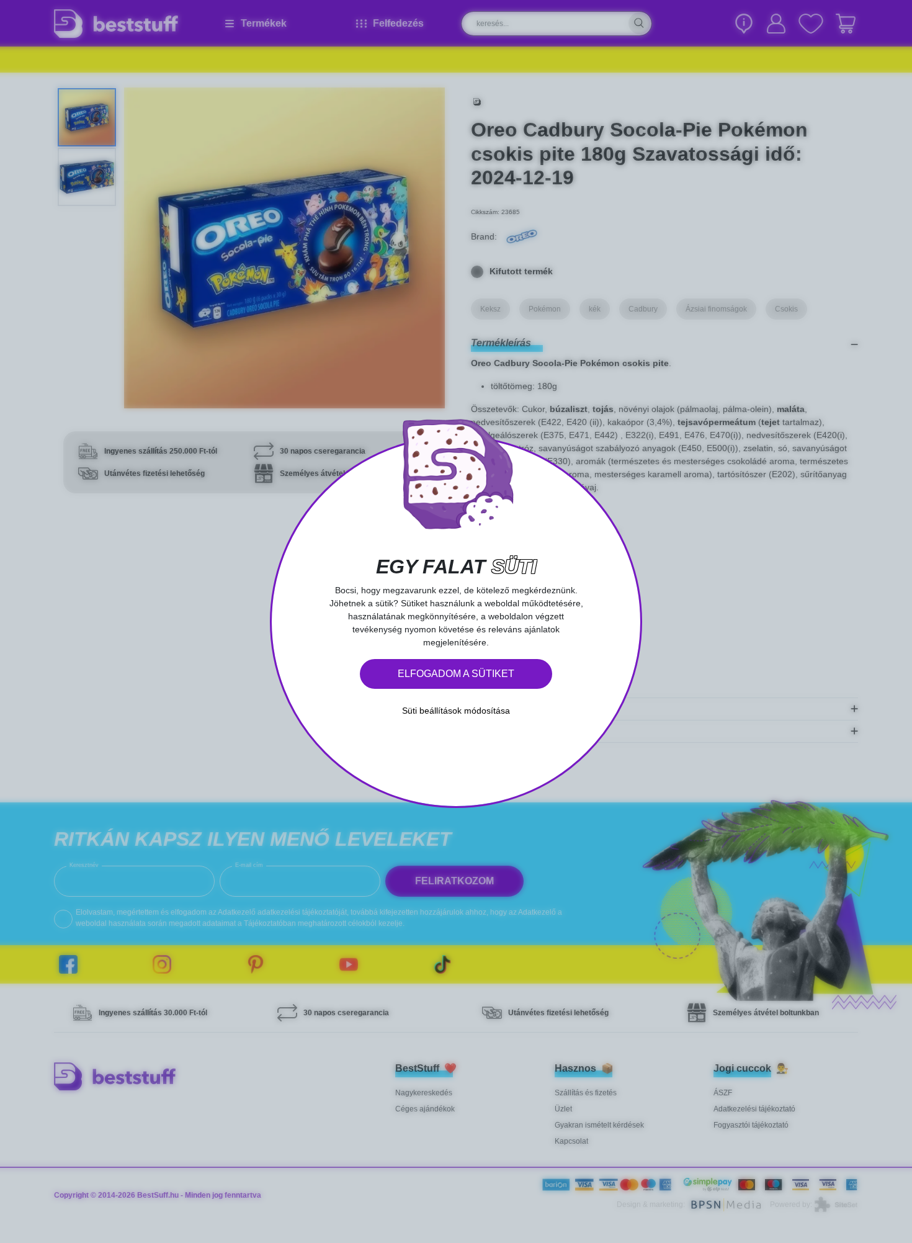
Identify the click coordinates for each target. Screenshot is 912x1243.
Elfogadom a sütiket (456, 673)
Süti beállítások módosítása (456, 711)
